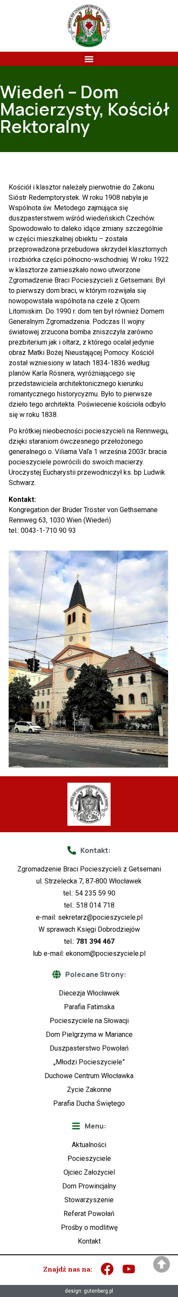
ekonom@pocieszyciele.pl (106, 953)
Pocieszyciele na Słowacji (89, 1021)
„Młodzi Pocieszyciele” (89, 1062)
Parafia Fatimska (89, 1007)
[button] (89, 59)
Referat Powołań (89, 1214)
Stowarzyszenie (89, 1200)
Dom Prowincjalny (89, 1186)
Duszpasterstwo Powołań (89, 1048)
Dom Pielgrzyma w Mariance (89, 1034)
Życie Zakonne (89, 1089)
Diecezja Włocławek (89, 993)
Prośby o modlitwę (89, 1227)
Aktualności (89, 1145)
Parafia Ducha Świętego (89, 1103)
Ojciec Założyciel (89, 1172)
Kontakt (89, 1241)
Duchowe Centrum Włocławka (89, 1076)
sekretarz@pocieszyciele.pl (100, 917)
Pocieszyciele (89, 1158)
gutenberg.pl (98, 1291)
